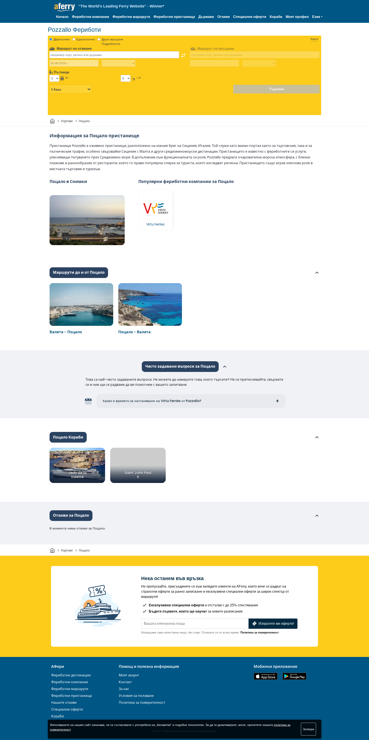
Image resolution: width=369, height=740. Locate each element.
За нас (124, 688)
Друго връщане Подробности (112, 41)
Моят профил (297, 17)
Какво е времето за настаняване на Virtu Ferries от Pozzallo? (152, 401)
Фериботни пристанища (174, 17)
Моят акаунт (129, 675)
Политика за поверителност (259, 632)
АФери (57, 666)
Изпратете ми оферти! (276, 623)
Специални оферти (249, 17)
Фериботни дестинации (71, 675)
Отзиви (223, 17)
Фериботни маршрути (131, 17)
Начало (62, 17)
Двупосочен (61, 39)
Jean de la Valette (77, 475)
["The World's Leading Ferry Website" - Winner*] (64, 7)
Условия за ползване (136, 695)
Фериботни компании (90, 17)
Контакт (125, 682)
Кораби (276, 17)
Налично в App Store (266, 676)
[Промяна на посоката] (183, 55)
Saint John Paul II (138, 475)
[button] (317, 17)
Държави (206, 17)
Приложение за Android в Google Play (294, 676)
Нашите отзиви (64, 702)
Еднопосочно (85, 39)
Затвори (308, 729)
